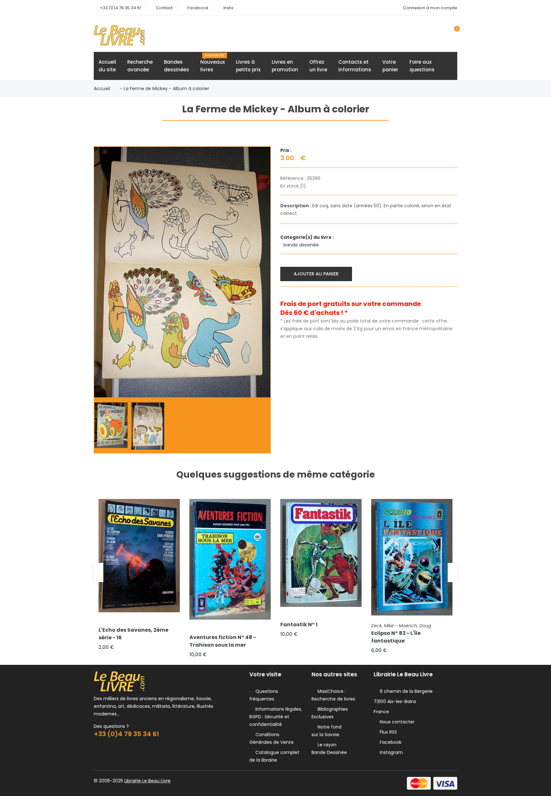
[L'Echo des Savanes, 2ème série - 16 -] (139, 555)
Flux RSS (387, 732)
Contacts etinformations (354, 66)
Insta (228, 8)
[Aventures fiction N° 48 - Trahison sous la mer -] (230, 559)
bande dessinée (301, 245)
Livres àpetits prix (248, 66)
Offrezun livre (318, 66)
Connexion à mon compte (430, 8)
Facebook (198, 8)
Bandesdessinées (176, 66)
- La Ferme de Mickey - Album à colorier (164, 88)
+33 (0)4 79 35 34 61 (120, 8)
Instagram (390, 752)
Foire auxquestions (422, 66)
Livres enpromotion (285, 66)
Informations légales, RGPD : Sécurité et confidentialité (275, 717)
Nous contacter (396, 722)
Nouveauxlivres (212, 63)
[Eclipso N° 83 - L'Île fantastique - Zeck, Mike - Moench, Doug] (411, 557)
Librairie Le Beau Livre (147, 781)
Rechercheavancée (140, 66)
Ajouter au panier (316, 274)
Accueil (102, 88)
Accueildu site (107, 66)
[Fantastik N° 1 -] (321, 553)
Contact (164, 8)
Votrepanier (390, 66)
